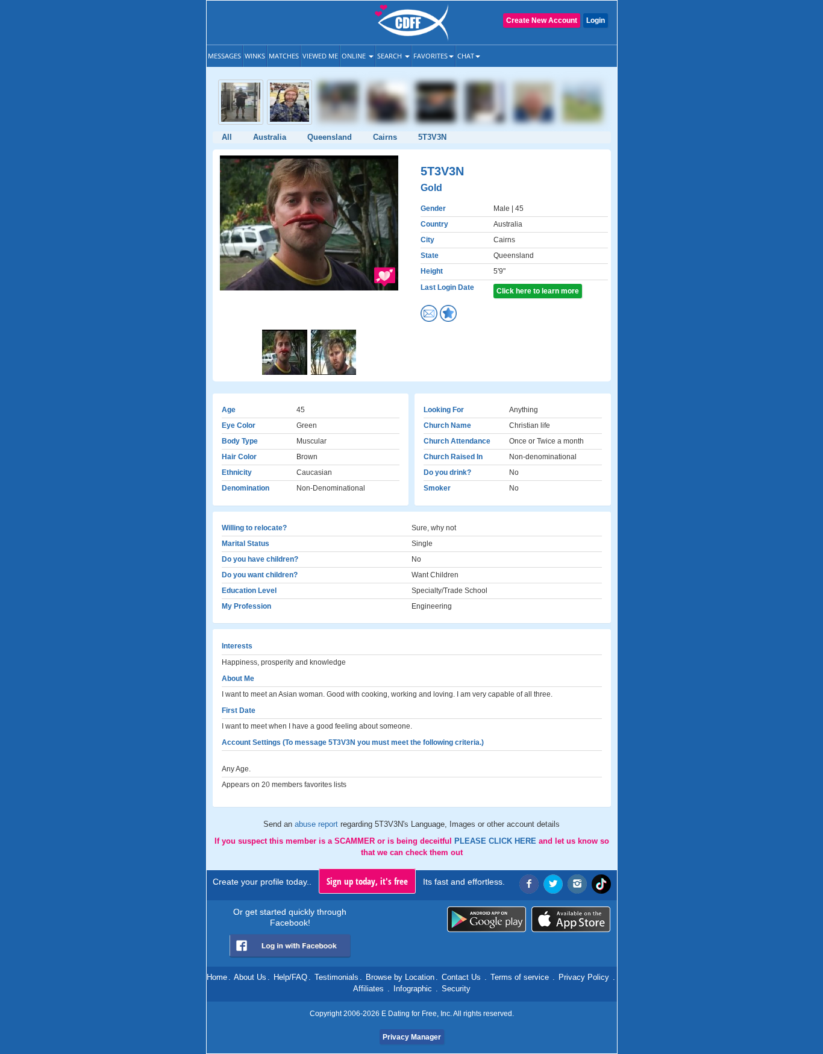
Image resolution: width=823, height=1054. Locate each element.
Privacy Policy (584, 977)
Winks (255, 55)
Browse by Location (400, 977)
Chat (465, 55)
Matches (284, 55)
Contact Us (461, 977)
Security (456, 988)
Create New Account (541, 20)
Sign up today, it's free (367, 881)
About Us (250, 977)
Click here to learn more (537, 291)
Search (390, 55)
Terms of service (519, 977)
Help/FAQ (290, 977)
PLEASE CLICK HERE (496, 840)
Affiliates (368, 988)
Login (595, 20)
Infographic (412, 988)
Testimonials (336, 977)
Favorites (430, 55)
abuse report (317, 824)
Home (217, 977)
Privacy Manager (412, 1037)
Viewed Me (320, 55)
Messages (224, 55)
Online (355, 55)
